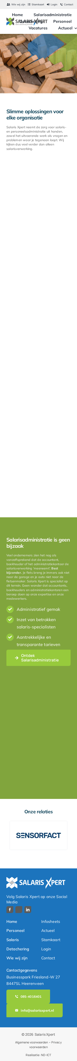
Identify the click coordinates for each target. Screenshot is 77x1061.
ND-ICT (46, 1055)
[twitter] (18, 909)
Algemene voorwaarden (31, 1042)
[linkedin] (27, 909)
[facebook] (9, 909)
